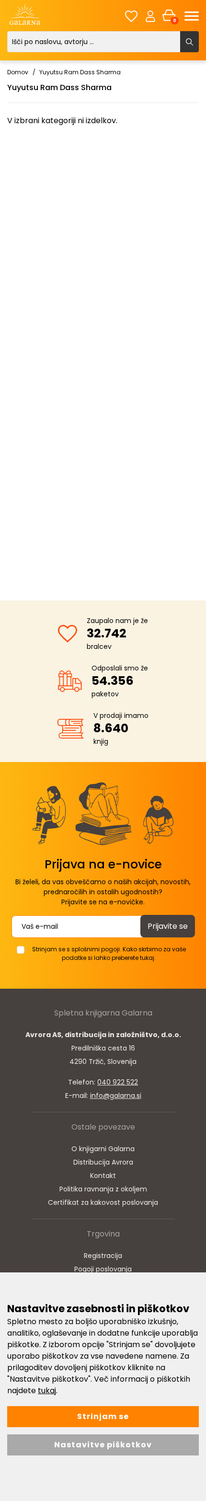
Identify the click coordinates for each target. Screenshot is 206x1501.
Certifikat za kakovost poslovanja (103, 1202)
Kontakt (103, 1175)
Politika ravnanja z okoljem (103, 1189)
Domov (17, 72)
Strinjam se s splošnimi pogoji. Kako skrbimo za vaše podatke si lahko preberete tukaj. (109, 953)
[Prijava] (150, 16)
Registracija (103, 1255)
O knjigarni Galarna (103, 1149)
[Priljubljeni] (131, 16)
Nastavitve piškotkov (103, 1444)
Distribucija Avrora (103, 1162)
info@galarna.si (115, 1095)
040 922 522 (117, 1082)
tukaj (47, 1390)
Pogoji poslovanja (103, 1269)
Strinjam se (103, 1416)
